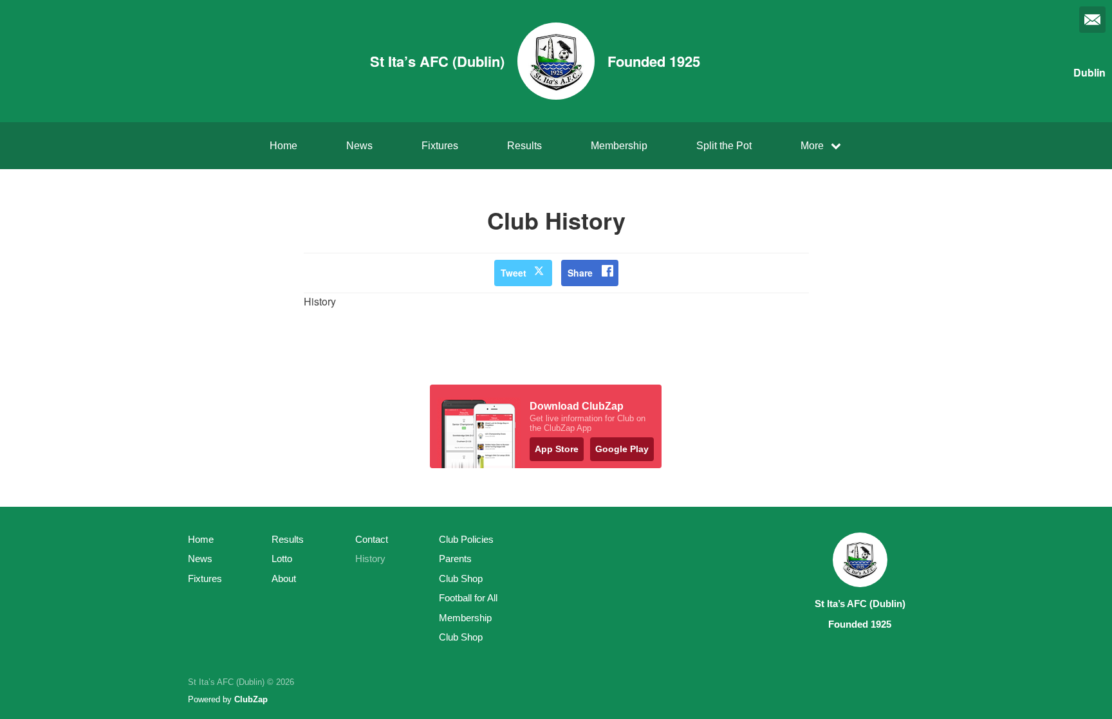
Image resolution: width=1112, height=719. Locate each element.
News (359, 145)
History (370, 558)
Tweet (513, 272)
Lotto (282, 558)
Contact (371, 539)
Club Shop (461, 578)
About (284, 578)
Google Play (622, 449)
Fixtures (440, 145)
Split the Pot (724, 145)
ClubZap (251, 699)
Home (283, 145)
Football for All (468, 597)
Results (524, 145)
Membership (619, 145)
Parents (455, 558)
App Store (557, 449)
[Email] (1092, 19)
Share (580, 272)
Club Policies (466, 539)
